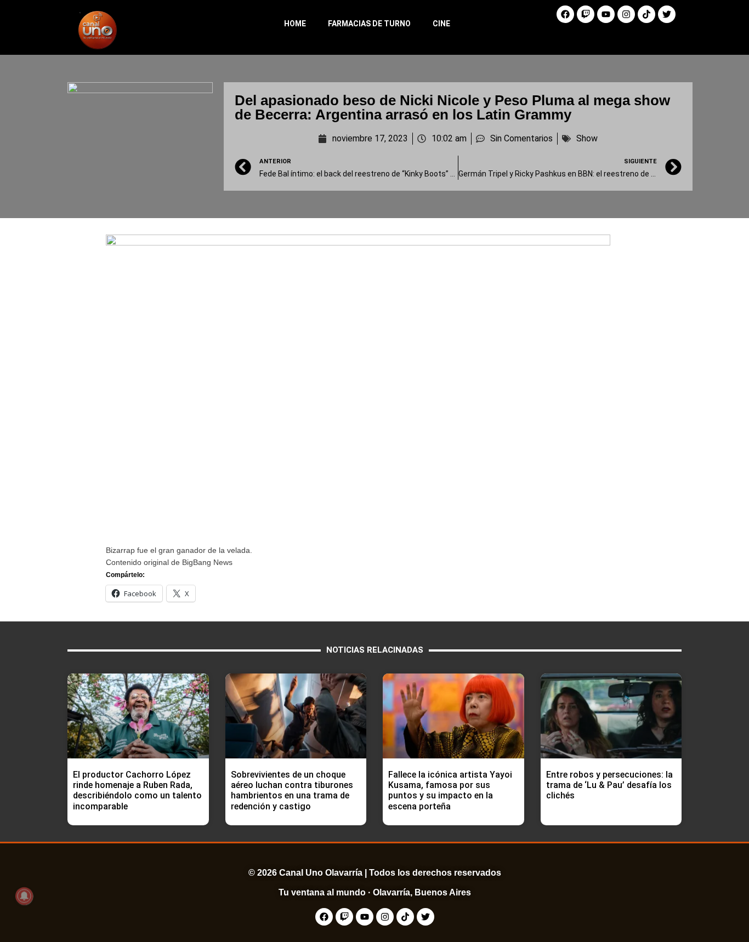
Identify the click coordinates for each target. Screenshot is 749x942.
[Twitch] (585, 14)
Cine (441, 23)
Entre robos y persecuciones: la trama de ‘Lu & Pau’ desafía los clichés (609, 785)
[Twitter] (667, 14)
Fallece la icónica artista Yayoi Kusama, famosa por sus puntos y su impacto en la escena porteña (450, 790)
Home (295, 23)
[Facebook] (565, 14)
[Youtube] (606, 14)
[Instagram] (626, 14)
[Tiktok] (646, 14)
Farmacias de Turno (369, 23)
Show (587, 138)
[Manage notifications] (24, 896)
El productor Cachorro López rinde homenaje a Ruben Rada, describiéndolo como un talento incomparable (137, 790)
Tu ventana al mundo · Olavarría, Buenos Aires (375, 892)
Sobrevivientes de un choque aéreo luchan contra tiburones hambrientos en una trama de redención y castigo (292, 790)
